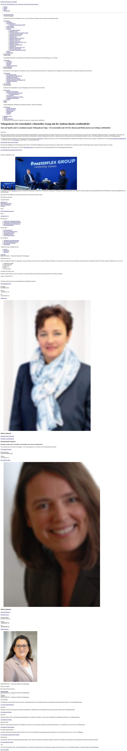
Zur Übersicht (7, 21)
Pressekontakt (7, 244)
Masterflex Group (13, 31)
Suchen (2, 695)
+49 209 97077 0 (5, 216)
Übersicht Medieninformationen (11, 241)
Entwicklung (16, 140)
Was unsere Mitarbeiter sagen (10, 231)
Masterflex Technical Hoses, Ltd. (17, 47)
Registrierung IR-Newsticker (7, 436)
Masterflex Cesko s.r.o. (14, 40)
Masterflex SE (12, 46)
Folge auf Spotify (14, 142)
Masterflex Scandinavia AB (15, 44)
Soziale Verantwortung (11, 65)
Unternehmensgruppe (9, 14)
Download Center (5, 614)
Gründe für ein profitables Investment (12, 222)
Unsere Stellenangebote (9, 232)
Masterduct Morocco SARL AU (16, 38)
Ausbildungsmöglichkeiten (12, 98)
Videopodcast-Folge (28, 147)
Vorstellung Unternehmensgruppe (11, 240)
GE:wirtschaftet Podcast (6, 150)
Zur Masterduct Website (6, 719)
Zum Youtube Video (5, 142)
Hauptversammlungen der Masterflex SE (15, 80)
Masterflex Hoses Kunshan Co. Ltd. (17, 42)
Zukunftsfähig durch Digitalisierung (12, 223)
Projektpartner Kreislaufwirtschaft (17, 25)
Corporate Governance (11, 81)
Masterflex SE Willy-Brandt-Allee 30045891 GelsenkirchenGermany (6, 204)
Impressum (6, 252)
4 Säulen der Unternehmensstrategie (12, 221)
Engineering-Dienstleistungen (119, 138)
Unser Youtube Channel (9, 235)
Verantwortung (7, 54)
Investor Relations (8, 67)
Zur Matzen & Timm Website (7, 727)
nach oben (3, 254)
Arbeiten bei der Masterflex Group (14, 93)
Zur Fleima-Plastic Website (7, 742)
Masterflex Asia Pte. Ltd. (15, 39)
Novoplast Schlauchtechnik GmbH (17, 50)
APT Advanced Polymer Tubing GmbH (18, 32)
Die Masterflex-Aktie (11, 74)
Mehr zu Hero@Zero (17, 150)
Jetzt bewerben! (10, 95)
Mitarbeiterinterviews (14, 94)
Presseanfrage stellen (5, 460)
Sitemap (5, 249)
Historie (8, 51)
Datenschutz (6, 250)
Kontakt (8, 82)
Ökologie (8, 64)
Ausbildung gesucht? (8, 234)
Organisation (9, 22)
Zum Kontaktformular (6, 283)
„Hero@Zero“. (40, 138)
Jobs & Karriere (7, 84)
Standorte (8, 29)
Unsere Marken (10, 26)
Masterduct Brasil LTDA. (15, 35)
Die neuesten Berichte (9, 225)
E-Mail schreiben (5, 629)
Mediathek (8, 112)
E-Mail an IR (4, 298)
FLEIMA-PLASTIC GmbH (16, 34)
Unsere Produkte (10, 27)
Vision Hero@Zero (10, 23)
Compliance (9, 61)
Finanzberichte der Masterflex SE (14, 76)
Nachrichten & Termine (11, 77)
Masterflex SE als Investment (13, 78)
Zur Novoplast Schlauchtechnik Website (10, 734)
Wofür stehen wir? (8, 230)
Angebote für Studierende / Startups (14, 96)
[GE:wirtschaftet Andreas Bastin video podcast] (63, 173)
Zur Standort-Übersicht (6, 449)
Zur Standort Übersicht (14, 30)
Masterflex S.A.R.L (14, 43)
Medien (5, 100)
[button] (5, 6)
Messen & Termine (10, 109)
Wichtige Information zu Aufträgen (9, 1)
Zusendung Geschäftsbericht (7, 438)
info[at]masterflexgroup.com (7, 211)
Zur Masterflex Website (6, 712)
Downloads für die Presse (9, 243)
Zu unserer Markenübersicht (7, 704)
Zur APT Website (5, 749)
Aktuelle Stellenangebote (12, 91)
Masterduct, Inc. (13, 36)
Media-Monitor (10, 111)
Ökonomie (8, 63)
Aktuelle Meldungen (11, 108)
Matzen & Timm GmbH (15, 48)
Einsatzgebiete (9, 52)
